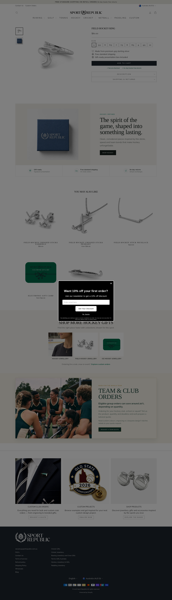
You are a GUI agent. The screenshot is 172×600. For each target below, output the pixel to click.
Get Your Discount (86, 309)
